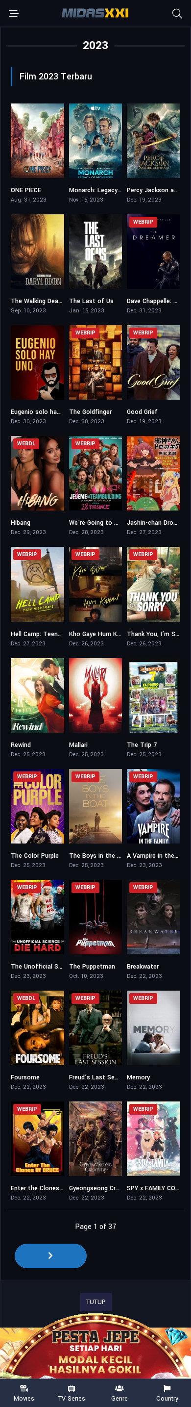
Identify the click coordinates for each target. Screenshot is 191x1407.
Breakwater (143, 966)
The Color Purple (35, 855)
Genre (119, 1398)
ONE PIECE (26, 190)
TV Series (71, 1398)
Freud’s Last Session (99, 1077)
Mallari (78, 745)
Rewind (21, 745)
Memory (138, 1077)
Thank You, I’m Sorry (156, 634)
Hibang (20, 522)
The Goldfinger (90, 412)
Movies (24, 1398)
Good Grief (142, 412)
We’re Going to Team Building (112, 522)
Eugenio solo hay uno (41, 412)
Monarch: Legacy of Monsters (112, 190)
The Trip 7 (142, 745)
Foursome (25, 1077)
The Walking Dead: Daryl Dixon (53, 301)
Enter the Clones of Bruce (48, 1188)
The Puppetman (92, 966)
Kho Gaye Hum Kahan (100, 634)
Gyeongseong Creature (101, 1188)
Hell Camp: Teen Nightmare (50, 634)
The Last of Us (91, 301)
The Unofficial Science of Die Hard (61, 966)
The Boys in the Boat (100, 855)
